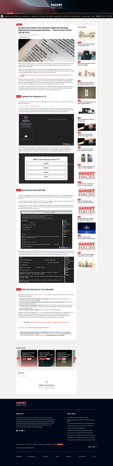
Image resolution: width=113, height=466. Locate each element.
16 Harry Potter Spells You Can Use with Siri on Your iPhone (80, 425)
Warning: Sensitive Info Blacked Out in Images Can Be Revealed (81, 439)
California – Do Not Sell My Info (45, 444)
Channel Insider (82, 456)
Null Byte (22, 13)
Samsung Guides (57, 16)
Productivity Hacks (86, 16)
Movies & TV (95, 16)
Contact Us (35, 444)
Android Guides (26, 16)
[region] (46, 129)
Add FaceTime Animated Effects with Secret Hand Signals (79, 430)
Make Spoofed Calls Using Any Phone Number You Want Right (81, 437)
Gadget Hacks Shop (9, 16)
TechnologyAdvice (31, 456)
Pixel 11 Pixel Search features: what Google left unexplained (85, 149)
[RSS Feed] (25, 430)
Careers (57, 444)
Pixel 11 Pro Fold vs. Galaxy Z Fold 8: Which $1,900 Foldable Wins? (86, 167)
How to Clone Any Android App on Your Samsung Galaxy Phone (81, 423)
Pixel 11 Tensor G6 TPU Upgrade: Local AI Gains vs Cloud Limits (86, 255)
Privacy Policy (29, 444)
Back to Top (91, 447)
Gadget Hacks (10, 13)
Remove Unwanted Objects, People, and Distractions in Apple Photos (80, 420)
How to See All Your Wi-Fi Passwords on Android (77, 417)
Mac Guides (42, 16)
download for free (42, 294)
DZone (94, 456)
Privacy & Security (75, 16)
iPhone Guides (34, 16)
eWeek (57, 456)
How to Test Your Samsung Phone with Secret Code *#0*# (80, 432)
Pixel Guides (49, 16)
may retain (40, 312)
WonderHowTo (3, 13)
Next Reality (16, 13)
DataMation (68, 456)
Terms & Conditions (20, 444)
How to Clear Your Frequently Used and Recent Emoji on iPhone (81, 435)
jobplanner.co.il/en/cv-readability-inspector (30, 106)
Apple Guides (18, 16)
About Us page (39, 426)
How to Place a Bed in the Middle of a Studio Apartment (86, 44)
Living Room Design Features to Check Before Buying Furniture (86, 83)
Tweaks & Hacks (66, 16)
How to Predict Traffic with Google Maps (76, 428)
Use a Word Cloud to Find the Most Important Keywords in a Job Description (49, 322)
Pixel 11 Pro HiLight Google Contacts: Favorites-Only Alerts (86, 201)
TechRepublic (46, 456)
